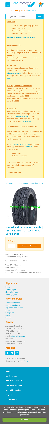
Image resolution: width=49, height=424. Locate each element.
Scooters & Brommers (14, 385)
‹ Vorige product (22, 183)
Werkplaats (9, 313)
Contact (8, 310)
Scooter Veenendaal (12, 303)
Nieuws (8, 318)
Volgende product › (37, 183)
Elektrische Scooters (13, 381)
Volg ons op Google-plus (17, 353)
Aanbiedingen (10, 289)
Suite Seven (24, 361)
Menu (7, 4)
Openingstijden (11, 294)
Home (24, 4)
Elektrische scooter (12, 292)
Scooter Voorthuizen (12, 305)
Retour (7, 315)
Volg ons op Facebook (7, 353)
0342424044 (11, 78)
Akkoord (24, 420)
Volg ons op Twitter (12, 353)
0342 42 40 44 (24, 11)
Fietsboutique (11, 376)
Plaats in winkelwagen (29, 246)
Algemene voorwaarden (14, 308)
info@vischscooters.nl (15, 73)
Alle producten (11, 400)
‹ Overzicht (9, 183)
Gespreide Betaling (13, 390)
